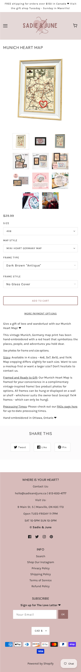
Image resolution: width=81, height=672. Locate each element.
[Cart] (76, 26)
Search (40, 556)
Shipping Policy (40, 574)
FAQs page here (67, 406)
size (6, 223)
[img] (29, 536)
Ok (63, 614)
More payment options (40, 313)
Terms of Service (40, 580)
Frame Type (11, 257)
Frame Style (12, 276)
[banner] (40, 25)
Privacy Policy (41, 568)
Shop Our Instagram (40, 562)
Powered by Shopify (40, 663)
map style (10, 240)
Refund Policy (40, 586)
